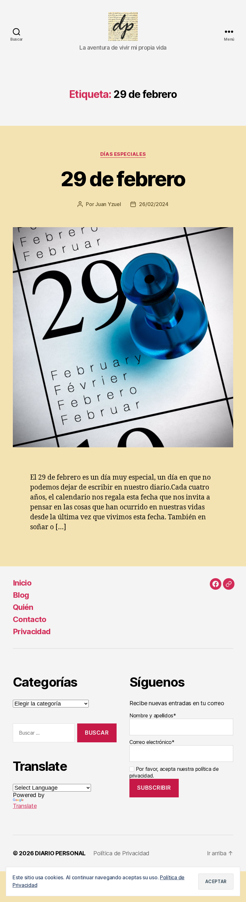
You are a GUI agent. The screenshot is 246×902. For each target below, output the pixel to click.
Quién (23, 607)
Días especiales (123, 154)
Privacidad (31, 631)
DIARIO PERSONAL (60, 853)
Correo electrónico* (152, 742)
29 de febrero (123, 178)
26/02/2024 (153, 204)
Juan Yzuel (108, 204)
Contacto (29, 619)
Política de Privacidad (121, 853)
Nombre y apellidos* (152, 715)
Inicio (22, 582)
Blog (21, 595)
